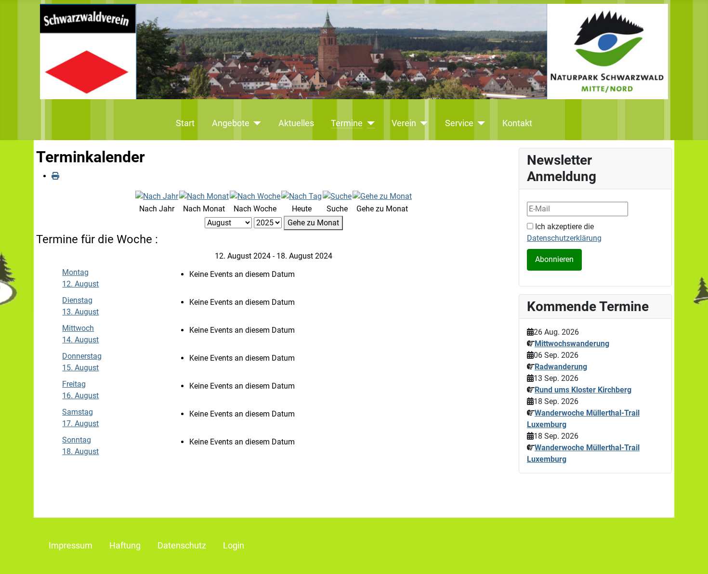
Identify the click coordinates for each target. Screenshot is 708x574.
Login (233, 545)
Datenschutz (181, 545)
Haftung (125, 545)
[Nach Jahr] (156, 195)
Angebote (230, 123)
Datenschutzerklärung (564, 238)
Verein (404, 123)
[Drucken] (55, 176)
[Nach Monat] (204, 195)
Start (185, 123)
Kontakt (517, 123)
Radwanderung (561, 366)
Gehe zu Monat (313, 222)
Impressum (70, 545)
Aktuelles (296, 123)
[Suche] (337, 195)
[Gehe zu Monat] (382, 195)
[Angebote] (255, 123)
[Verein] (422, 123)
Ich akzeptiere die (564, 232)
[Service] (479, 123)
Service (459, 123)
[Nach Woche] (255, 195)
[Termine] (369, 123)
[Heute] (301, 195)
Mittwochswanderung (572, 343)
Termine (347, 123)
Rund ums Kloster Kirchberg (583, 389)
